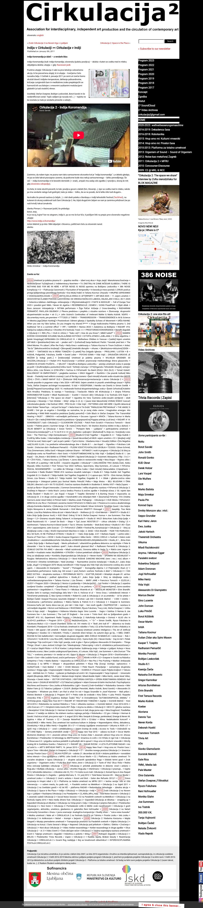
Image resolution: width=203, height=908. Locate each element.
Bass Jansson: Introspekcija (40, 308)
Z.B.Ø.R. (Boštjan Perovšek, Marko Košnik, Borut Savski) (89, 688)
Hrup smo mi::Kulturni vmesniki (108, 741)
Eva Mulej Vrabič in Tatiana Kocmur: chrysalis (87, 293)
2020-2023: (160, 125)
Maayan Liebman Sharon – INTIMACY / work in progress (83, 450)
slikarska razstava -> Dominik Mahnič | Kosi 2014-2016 (103, 704)
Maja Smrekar (146, 494)
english (40, 35)
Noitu (141, 441)
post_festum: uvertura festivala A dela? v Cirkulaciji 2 (99, 571)
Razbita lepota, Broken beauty (102, 837)
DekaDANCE (32, 722)
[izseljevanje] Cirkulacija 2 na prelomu (74, 586)
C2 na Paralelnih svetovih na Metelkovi (96, 797)
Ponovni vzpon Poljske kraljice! (107, 670)
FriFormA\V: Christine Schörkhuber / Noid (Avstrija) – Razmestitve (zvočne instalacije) (67, 562)
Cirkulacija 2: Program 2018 (99, 654)
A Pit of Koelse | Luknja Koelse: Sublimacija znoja (75, 648)
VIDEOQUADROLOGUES (39, 296)
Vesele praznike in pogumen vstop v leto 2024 (48, 382)
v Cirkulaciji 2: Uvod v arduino (57, 778)
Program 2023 (146, 60)
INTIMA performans (66, 308)
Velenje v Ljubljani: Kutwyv (111, 648)
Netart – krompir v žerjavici (68, 818)
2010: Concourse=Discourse (154, 165)
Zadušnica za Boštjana (104, 327)
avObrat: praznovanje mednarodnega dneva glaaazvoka (102, 361)
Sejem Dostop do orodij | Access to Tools (95, 729)
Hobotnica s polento (73, 834)
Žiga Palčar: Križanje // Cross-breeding (97, 308)
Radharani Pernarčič (149, 648)
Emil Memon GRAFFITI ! (86, 509)
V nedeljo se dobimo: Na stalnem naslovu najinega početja (62, 713)
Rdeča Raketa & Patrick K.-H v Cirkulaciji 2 (86, 602)
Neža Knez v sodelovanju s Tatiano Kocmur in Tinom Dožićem (94, 345)
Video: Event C (52, 831)
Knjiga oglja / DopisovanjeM (49, 670)
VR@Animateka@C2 (81, 302)
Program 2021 (146, 69)
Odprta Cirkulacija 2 (119, 821)
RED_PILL (46, 333)
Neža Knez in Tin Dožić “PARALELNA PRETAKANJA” (92, 407)
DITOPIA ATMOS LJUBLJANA (96, 336)
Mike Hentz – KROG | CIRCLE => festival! (99, 537)
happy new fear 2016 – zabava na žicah (96, 732)
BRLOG (30, 837)
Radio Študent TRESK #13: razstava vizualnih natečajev (65, 472)
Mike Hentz (144, 579)
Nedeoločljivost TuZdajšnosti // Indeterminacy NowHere (52, 283)
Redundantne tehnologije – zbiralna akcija (108, 787)
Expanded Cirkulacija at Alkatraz (41, 803)
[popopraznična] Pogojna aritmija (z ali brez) (95, 419)
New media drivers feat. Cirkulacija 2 (66, 800)
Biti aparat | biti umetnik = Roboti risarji (54, 630)
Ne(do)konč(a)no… (80, 620)
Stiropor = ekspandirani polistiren (68, 664)
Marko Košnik (146, 701)
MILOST (62, 364)
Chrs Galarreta (146, 775)
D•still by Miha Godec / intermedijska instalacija (49, 438)
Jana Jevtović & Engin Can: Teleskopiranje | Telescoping (67, 645)
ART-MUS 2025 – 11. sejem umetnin (112, 296)
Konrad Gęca (145, 505)
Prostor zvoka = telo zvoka (116, 815)
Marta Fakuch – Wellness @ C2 (79, 512)
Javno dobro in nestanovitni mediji (87, 460)
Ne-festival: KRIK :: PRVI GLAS (61, 404)
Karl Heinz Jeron (147, 521)
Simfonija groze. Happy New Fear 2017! (45, 701)
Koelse (142, 706)
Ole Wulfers (144, 478)
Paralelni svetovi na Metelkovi (86, 784)
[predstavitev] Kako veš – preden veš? (55, 342)
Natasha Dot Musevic (150, 674)
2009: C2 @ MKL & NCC (151, 170)
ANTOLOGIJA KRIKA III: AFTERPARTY (76, 296)
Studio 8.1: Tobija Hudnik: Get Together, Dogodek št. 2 (65, 475)
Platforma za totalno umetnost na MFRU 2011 (81, 781)
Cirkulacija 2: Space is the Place (114, 43)
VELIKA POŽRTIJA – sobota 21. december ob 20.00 (77, 753)
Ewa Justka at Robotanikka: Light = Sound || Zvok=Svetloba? (77, 685)
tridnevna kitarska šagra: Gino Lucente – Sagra (82, 611)
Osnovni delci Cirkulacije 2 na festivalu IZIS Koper (104, 395)
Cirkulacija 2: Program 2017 (57, 694)
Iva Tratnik (144, 807)
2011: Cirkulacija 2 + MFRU (153, 161)
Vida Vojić (143, 584)
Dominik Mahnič (147, 754)
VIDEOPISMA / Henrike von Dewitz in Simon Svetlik (104, 385)
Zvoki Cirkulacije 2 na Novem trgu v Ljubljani (48, 43)
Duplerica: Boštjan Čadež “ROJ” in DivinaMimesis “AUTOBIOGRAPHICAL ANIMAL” (89, 698)
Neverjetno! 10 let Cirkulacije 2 (42, 710)
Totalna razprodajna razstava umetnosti (111, 831)
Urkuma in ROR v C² (119, 725)
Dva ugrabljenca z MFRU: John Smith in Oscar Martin (66, 756)
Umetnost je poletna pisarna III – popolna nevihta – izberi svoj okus (64, 280)
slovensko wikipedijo (40, 184)
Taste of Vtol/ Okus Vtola (110, 763)
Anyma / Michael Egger (151, 553)
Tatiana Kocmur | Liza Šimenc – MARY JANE (76, 580)
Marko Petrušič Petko (66, 481)
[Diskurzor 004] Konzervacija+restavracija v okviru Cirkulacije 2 (92, 379)
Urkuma (142, 542)
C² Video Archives (148, 110)
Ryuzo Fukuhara (147, 786)
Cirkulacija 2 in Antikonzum (39, 818)
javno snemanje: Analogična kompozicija (75, 812)
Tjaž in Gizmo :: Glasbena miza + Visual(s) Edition (94, 441)
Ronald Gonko (146, 457)
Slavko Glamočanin (149, 749)
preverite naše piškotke (77, 904)
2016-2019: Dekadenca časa (154, 129)
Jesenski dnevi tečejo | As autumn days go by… (94, 633)
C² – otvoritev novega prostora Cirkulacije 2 (100, 750)
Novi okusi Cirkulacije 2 (50, 828)
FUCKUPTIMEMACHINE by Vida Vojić (87, 453)
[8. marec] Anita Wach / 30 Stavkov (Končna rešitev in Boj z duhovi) (97, 426)
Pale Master (144, 770)
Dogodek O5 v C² (67, 725)
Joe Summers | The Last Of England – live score (66, 614)
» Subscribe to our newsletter (154, 48)
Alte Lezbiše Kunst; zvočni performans (58, 657)
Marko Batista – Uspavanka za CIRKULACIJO (66, 661)
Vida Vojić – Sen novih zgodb (88, 605)
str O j (55, 314)
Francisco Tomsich (148, 733)
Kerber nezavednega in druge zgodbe (106, 828)
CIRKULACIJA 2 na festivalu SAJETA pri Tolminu (79, 815)
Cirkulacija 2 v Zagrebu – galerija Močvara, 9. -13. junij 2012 (62, 775)
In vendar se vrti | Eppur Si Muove (69, 654)
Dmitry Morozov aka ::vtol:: (153, 510)
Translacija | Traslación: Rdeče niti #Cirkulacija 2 (88, 392)
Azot (140, 484)
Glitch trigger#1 (87, 373)
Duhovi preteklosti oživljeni (88, 552)
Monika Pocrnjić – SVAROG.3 (77, 670)
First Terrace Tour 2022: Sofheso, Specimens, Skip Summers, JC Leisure (85, 466)
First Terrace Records (150, 696)
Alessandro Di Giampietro (152, 590)
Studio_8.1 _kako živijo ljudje (85, 577)
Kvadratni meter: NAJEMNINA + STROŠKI (55, 552)
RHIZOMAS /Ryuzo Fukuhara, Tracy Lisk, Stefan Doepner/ (97, 608)
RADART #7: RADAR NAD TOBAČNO (81, 701)
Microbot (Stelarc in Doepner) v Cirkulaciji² (59, 750)
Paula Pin (143, 500)
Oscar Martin (145, 621)
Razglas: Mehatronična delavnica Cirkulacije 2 (48, 558)
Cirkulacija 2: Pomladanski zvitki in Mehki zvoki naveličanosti (82, 806)
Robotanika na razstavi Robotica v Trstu (57, 704)
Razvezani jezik (64, 65)
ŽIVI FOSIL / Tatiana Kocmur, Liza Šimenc (50, 460)
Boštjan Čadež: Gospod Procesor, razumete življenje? (51, 599)
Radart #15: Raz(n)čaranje (62, 361)
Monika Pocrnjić (147, 653)
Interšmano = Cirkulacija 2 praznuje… (105, 769)
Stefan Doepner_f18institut (153, 780)
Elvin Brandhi (145, 690)
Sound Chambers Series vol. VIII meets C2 (70, 623)
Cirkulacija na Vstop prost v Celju (72, 803)
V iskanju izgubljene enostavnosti (92, 725)
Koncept (142, 92)
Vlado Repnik (145, 833)
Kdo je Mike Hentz (48, 725)
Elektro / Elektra (111, 824)
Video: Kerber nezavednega (75, 828)
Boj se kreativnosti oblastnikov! (92, 840)
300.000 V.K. (145, 812)
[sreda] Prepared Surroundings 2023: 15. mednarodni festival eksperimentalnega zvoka (66, 388)
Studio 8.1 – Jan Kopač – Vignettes (98, 444)
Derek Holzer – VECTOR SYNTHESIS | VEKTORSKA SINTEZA (65, 679)
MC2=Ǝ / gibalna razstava (118, 707)
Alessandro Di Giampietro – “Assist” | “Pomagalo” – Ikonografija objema (69, 568)
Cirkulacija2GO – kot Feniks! (95, 583)
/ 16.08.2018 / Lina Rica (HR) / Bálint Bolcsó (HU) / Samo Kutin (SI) (62, 639)
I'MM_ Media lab (147, 764)
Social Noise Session (67, 797)
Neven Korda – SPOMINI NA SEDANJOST (109, 555)
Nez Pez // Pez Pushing (99, 661)
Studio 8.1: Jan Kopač (54, 494)
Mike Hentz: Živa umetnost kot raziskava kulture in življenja (68, 722)
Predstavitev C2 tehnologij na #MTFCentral (59, 738)
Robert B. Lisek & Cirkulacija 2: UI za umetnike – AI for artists (100, 596)
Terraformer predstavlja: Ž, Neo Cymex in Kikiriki (49, 596)
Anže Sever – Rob (120, 636)
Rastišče (101, 373)
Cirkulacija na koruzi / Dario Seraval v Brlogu (47, 824)
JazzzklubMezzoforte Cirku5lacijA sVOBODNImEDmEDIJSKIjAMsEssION (74, 540)
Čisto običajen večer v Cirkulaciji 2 (76, 831)
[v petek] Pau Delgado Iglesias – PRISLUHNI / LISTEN (98, 351)
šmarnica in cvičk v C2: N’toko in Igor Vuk (99, 738)
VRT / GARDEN (69, 327)
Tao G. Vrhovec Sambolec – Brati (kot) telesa (90, 525)
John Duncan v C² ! (35, 707)
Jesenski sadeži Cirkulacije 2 (42, 797)
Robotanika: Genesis (115, 685)
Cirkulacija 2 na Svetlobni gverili (41, 787)
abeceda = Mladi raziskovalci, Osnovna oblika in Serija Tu (81, 549)
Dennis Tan (144, 717)
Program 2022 (146, 65)
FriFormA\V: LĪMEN (73, 528)
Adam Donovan (147, 568)
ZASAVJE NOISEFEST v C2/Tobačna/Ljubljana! (61, 682)
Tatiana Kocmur (147, 632)
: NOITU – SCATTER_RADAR (82, 574)
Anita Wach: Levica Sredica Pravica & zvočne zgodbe (72, 490)
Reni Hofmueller (147, 791)
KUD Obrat (144, 463)
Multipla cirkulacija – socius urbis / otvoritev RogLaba (61, 769)
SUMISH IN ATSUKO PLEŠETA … (41, 364)
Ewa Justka (144, 526)
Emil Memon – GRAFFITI (107, 512)
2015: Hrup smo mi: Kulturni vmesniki (159, 138)
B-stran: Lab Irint (85, 599)
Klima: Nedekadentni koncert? (114, 719)
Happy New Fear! (94, 747)
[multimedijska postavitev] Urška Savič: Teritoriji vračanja (62, 367)
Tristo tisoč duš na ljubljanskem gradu (110, 614)
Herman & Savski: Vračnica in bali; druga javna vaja (81, 710)
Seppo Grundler (146, 515)
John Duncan (145, 606)
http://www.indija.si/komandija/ (41, 221)
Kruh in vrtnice (59, 333)
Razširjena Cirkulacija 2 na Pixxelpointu (59, 793)
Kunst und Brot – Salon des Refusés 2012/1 (94, 778)
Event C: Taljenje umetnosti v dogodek (44, 834)
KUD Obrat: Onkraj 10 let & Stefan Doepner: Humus (81, 515)
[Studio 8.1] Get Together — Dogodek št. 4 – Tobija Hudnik (102, 435)
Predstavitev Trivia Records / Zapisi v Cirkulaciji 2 (61, 837)
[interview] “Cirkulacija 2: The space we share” (49, 398)
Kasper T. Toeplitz (148, 643)
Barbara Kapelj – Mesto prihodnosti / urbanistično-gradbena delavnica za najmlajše (83, 543)
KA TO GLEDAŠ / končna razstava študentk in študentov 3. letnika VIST (82, 484)
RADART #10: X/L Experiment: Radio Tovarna (48, 617)
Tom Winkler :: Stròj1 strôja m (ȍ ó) (66, 401)
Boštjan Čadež (146, 823)
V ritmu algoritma (120, 336)
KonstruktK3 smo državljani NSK (81, 497)
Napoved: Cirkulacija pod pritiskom (85, 824)
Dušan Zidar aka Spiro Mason (155, 637)
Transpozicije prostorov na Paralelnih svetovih (87, 821)
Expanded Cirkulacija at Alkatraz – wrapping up (106, 800)
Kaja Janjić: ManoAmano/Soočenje (112, 280)
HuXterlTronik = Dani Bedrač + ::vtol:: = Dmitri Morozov (53, 667)
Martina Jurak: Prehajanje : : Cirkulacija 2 (87, 500)
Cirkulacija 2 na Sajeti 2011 (115, 784)
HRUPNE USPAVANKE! (120, 293)
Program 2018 (146, 83)
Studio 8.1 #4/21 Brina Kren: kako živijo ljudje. (107, 518)
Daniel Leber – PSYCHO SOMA (79, 354)
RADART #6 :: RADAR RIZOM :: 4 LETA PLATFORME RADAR (98, 744)
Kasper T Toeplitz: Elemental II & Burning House (91, 494)
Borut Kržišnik (146, 616)
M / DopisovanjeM (94, 673)
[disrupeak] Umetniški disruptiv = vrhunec (79, 348)
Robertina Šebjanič (148, 563)
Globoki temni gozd (114, 759)
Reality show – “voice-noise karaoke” (113, 812)
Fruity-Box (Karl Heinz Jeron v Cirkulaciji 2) (76, 763)
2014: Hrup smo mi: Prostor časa (156, 143)
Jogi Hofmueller (147, 574)
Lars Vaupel (144, 473)
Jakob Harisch (146, 531)
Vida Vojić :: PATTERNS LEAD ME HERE (94, 404)
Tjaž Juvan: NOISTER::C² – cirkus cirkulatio (96, 521)
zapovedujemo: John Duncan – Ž (48, 528)
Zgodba (142, 96)
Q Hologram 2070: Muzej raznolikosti (56, 565)
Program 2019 (146, 78)
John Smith (144, 452)
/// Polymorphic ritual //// (117, 568)
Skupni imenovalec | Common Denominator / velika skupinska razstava (74, 487)
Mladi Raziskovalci (148, 547)
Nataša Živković (147, 828)
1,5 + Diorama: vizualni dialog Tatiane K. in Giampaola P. (60, 518)
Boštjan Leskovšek (148, 658)
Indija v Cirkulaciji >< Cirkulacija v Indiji (54, 48)
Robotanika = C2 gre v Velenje (105, 713)
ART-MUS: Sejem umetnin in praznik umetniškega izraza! (97, 382)
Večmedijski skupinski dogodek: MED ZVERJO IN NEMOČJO (82, 636)
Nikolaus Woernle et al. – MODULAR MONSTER (93, 589)
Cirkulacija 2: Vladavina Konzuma (106, 818)
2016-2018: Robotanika (151, 134)
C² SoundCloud (146, 105)
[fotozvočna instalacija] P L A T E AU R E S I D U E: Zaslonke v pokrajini (59, 432)
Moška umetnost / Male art (41, 815)
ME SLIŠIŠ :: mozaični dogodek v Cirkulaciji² (70, 463)
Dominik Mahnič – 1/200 (107, 599)
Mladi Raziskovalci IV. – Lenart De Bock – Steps (50, 521)
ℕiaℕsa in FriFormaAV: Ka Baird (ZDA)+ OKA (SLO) (90, 370)
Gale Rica (143, 759)
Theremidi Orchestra (149, 537)
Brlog (87, 834)
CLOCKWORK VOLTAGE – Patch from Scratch (82, 422)
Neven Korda (145, 722)
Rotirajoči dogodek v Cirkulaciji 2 (113, 834)
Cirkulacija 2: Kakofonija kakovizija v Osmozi (94, 617)
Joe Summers (146, 802)
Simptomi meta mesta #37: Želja (60, 707)
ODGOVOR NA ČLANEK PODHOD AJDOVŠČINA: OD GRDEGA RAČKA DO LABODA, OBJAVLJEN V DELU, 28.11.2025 (78, 299)
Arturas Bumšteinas (149, 685)
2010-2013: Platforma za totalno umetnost (162, 147)
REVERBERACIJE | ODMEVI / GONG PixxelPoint (93, 305)
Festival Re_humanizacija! (96, 528)
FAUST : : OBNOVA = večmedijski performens (57, 416)
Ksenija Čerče (145, 669)
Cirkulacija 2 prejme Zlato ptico (103, 803)
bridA (141, 627)
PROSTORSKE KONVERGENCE (99, 330)
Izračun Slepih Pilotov (41, 648)
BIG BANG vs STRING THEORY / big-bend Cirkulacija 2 (71, 457)
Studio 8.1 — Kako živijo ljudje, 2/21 (82, 534)
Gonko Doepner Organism (67, 537)
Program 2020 (146, 74)
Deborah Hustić (146, 727)
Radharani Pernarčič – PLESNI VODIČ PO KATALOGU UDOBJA (78, 447)
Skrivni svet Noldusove (58, 608)
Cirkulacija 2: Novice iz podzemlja (65, 583)
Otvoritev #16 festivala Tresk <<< (69, 330)
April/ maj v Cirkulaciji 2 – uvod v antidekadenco (50, 729)
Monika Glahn (146, 796)
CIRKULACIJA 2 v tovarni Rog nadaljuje (57, 840)
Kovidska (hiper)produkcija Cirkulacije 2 (70, 555)
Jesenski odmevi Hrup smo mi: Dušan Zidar (72, 735)
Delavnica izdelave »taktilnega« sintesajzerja (49, 302)
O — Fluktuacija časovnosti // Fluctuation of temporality (64, 290)
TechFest (118, 197)
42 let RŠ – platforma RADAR (73, 787)
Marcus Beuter (146, 595)
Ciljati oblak (123, 305)
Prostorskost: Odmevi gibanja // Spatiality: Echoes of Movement (86, 320)
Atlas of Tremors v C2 (48, 719)
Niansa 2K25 (85, 327)
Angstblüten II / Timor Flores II (54, 589)
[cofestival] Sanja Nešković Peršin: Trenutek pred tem (99, 342)
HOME (141, 120)
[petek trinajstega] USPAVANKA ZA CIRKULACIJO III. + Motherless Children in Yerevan (67, 339)
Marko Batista (146, 489)
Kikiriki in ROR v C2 (92, 657)
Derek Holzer (145, 468)
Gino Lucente (145, 600)
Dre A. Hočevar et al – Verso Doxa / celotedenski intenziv (101, 593)
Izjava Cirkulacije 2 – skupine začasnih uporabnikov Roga (74, 759)
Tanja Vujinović (146, 817)
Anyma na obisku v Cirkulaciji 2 (91, 707)
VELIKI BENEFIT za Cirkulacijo (41, 429)
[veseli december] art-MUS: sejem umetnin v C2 (94, 438)
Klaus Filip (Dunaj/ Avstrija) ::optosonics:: (108, 664)
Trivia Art (143, 738)
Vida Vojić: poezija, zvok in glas (68, 642)
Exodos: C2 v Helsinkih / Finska (54, 633)
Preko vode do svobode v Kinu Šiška (90, 694)
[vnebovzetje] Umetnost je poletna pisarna (79, 358)
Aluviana (143, 711)
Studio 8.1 (144, 664)
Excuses (88, 416)
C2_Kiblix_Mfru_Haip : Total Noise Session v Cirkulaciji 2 (105, 793)
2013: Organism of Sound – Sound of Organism (165, 152)
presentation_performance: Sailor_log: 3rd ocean (49, 571)
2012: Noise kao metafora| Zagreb (157, 156)
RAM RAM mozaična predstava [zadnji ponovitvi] (62, 413)
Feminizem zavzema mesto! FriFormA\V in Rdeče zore (72, 503)
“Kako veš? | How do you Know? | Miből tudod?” (91, 333)
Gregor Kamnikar (147, 680)
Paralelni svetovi (147, 558)
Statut (141, 101)
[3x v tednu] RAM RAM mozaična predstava (55, 419)
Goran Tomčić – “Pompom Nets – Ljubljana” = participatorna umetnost (93, 429)
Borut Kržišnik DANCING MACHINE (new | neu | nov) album (100, 558)
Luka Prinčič (145, 611)
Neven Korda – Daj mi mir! (111, 639)
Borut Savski (145, 447)
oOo (140, 743)
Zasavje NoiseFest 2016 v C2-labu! (79, 719)
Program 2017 (146, 87)
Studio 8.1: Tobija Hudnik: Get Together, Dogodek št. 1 (74, 478)
